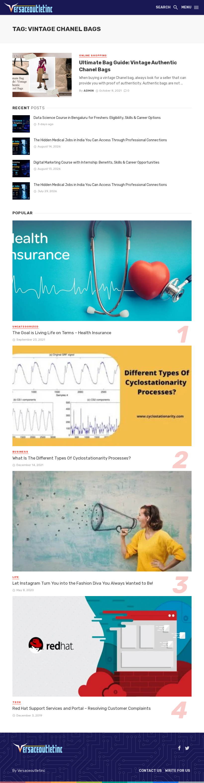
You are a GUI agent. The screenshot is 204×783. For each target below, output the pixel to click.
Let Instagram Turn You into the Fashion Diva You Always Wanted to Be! (82, 583)
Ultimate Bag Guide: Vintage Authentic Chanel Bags (128, 66)
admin (89, 90)
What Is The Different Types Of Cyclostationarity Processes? (71, 458)
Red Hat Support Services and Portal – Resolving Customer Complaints (81, 708)
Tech (16, 702)
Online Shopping (93, 55)
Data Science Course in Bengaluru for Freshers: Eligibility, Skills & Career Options (97, 118)
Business (20, 451)
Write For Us (177, 771)
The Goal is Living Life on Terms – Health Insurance (61, 332)
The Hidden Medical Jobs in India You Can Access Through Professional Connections (100, 140)
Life (15, 577)
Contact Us (150, 771)
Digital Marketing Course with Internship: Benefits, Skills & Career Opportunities (96, 162)
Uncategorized (25, 326)
